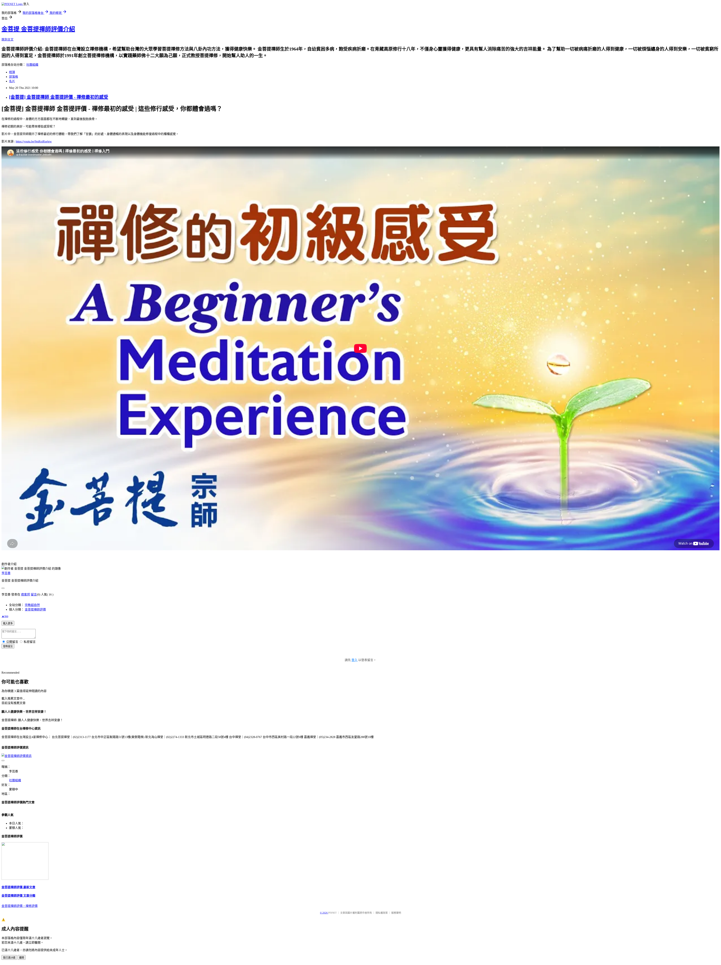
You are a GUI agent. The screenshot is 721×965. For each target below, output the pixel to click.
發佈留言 (8, 646)
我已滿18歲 (9, 957)
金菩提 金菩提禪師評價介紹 (38, 29)
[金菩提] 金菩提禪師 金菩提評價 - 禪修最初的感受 (58, 97)
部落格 (13, 76)
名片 (12, 81)
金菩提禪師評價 (35, 609)
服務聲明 (396, 912)
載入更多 (8, 623)
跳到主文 (8, 39)
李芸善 (6, 573)
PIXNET (332, 912)
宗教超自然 (32, 605)
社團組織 (32, 64)
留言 (34, 594)
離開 (21, 957)
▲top (5, 616)
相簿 (12, 72)
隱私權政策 (382, 912)
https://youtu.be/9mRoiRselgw (34, 141)
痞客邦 (25, 594)
